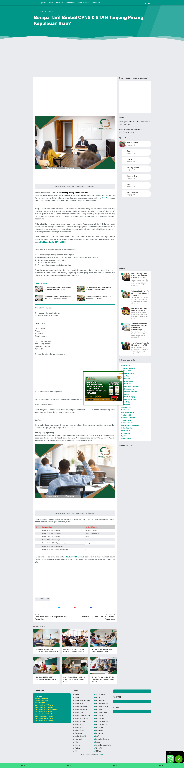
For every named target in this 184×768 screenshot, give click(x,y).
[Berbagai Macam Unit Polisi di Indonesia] (126, 311)
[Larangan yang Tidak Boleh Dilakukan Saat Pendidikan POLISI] (126, 277)
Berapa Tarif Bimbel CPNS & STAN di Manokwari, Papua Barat (46, 650)
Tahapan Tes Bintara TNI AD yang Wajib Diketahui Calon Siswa (140, 293)
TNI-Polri (98, 751)
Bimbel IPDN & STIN (101, 703)
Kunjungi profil (131, 145)
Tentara (77, 748)
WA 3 (115, 766)
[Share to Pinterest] (75, 607)
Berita (77, 697)
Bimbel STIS (99, 718)
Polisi (76, 742)
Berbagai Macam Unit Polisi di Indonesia (139, 309)
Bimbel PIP (99, 709)
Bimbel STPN (79, 724)
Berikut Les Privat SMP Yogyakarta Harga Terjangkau (51, 618)
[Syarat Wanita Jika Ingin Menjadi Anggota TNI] (126, 346)
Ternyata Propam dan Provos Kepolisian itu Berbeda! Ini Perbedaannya (139, 327)
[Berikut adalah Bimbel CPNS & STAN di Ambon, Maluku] (103, 638)
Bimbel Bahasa (100, 700)
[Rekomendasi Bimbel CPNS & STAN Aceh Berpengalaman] (81, 298)
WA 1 (23, 766)
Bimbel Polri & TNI (101, 712)
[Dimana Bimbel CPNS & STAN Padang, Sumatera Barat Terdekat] (81, 289)
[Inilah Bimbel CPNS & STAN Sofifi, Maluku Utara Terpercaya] (46, 665)
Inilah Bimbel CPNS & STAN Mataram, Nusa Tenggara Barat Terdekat (58, 298)
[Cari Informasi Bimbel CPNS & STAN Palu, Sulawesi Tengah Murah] (75, 665)
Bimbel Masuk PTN (81, 709)
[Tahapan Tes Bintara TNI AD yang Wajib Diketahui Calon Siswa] (126, 294)
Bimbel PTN (99, 715)
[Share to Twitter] (59, 607)
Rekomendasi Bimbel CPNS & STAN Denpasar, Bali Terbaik (73, 650)
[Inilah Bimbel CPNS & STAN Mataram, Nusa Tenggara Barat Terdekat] (39, 298)
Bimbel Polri (96, 3)
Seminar (77, 745)
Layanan (43, 3)
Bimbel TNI (99, 727)
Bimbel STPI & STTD (102, 721)
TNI (76, 751)
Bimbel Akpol (82, 3)
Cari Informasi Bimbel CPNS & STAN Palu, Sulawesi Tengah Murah (74, 679)
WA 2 (69, 766)
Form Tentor (70, 3)
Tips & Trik (98, 748)
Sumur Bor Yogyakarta (103, 745)
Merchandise (79, 739)
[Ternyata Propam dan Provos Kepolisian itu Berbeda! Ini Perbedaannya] (126, 327)
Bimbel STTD (79, 727)
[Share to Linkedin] (91, 607)
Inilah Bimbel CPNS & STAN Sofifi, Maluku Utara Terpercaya (45, 678)
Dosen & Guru (99, 730)
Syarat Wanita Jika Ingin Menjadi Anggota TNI (140, 344)
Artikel (51, 3)
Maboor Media (99, 754)
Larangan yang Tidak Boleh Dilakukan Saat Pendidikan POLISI (139, 276)
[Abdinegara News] (34, 2)
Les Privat (98, 736)
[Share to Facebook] (43, 607)
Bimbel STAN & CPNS (43, 599)
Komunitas (99, 733)
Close (120, 373)
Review (97, 742)
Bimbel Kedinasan (81, 706)
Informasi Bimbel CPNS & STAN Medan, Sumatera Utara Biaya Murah (59, 288)
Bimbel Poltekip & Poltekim (82, 715)
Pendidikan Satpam (102, 739)
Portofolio (59, 3)
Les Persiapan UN (80, 736)
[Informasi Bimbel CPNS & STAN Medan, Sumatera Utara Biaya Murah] (39, 289)
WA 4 (161, 766)
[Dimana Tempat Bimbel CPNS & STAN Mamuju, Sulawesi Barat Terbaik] (103, 665)
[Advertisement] (92, 59)
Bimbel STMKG (80, 721)
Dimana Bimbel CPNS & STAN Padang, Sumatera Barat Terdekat (99, 288)
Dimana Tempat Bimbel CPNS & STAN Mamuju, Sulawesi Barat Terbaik (103, 679)
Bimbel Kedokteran (101, 706)
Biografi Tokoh (79, 730)
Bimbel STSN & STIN (102, 724)
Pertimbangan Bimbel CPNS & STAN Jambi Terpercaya (98, 618)
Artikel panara (100, 694)
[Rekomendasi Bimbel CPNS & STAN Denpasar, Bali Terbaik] (75, 638)
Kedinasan (78, 733)
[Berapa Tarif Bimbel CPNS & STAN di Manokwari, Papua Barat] (46, 638)
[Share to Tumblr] (107, 607)
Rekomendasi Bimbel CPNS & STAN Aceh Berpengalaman (98, 298)
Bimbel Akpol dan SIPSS (82, 700)
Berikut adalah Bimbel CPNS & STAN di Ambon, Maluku (103, 650)
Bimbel (97, 697)
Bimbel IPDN (79, 703)
